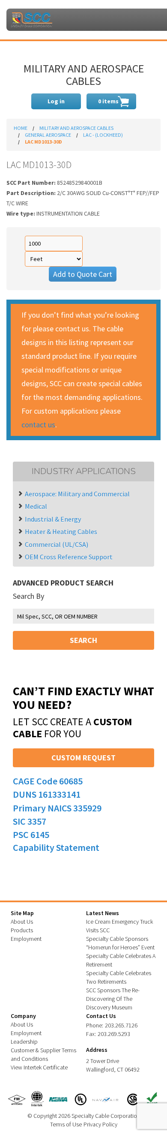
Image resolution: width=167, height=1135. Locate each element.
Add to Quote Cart (82, 274)
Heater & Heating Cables (61, 531)
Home (20, 128)
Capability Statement (56, 847)
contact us (38, 424)
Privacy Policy (100, 1124)
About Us (22, 921)
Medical (36, 506)
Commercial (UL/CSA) (56, 544)
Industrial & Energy (53, 519)
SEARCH (83, 640)
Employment (26, 939)
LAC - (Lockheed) (103, 135)
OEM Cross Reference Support (69, 556)
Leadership (24, 1041)
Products (22, 930)
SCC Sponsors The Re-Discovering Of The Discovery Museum (113, 998)
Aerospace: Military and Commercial (77, 493)
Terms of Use (66, 1124)
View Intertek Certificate (39, 1067)
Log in (56, 101)
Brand (31, 19)
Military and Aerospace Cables (76, 128)
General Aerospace (48, 135)
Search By (28, 596)
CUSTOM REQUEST (83, 758)
